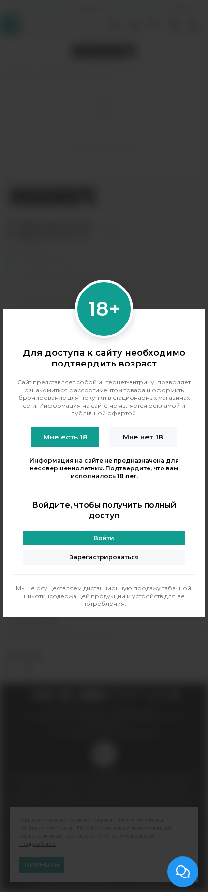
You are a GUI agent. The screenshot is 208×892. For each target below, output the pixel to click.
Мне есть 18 (66, 437)
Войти (104, 537)
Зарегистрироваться (104, 557)
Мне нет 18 (143, 437)
